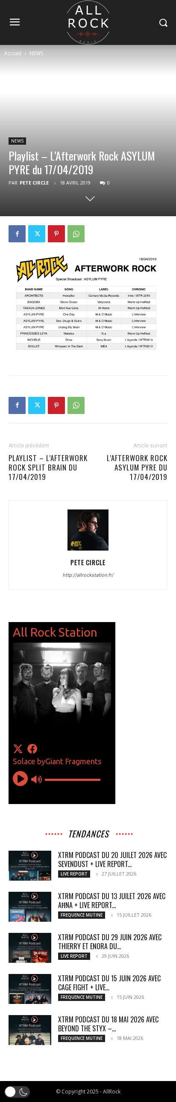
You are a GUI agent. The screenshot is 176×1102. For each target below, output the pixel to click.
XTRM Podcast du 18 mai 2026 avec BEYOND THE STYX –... (108, 1023)
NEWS (36, 53)
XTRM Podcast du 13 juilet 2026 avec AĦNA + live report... (111, 900)
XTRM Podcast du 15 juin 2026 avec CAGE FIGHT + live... (109, 982)
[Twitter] (36, 233)
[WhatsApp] (76, 233)
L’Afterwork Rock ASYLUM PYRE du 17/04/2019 (137, 467)
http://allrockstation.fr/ (88, 575)
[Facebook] (17, 233)
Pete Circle (34, 182)
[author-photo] (88, 550)
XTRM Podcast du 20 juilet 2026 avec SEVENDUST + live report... (112, 859)
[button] (17, 1092)
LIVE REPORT (74, 874)
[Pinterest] (56, 233)
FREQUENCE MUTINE (82, 915)
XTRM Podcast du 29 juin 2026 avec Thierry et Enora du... (109, 941)
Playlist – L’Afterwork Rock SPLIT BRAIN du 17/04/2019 (48, 467)
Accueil (12, 53)
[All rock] (87, 22)
